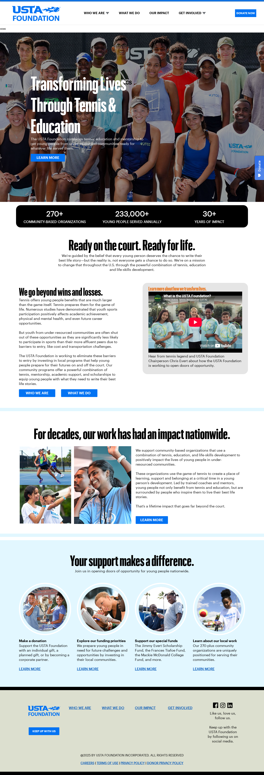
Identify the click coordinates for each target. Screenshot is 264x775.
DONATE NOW (245, 13)
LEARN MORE (88, 669)
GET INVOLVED (190, 13)
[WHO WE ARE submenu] (107, 13)
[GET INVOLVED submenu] (204, 13)
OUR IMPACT (159, 13)
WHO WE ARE (94, 13)
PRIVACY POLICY (133, 763)
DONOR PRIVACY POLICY (165, 763)
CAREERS (87, 763)
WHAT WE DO (129, 13)
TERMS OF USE (107, 763)
